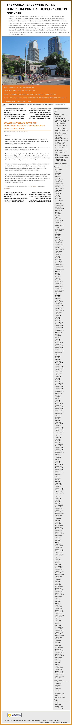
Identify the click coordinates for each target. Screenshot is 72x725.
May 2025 (57, 195)
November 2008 (59, 530)
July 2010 (57, 496)
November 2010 (59, 490)
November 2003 (59, 632)
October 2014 (58, 410)
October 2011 (58, 471)
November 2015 (59, 388)
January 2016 (58, 385)
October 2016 (58, 369)
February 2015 (59, 403)
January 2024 (58, 222)
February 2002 (59, 667)
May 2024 (57, 215)
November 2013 (59, 429)
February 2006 (59, 586)
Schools (57, 690)
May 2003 (57, 642)
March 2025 (58, 198)
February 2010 (59, 505)
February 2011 (59, 485)
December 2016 (59, 366)
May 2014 (57, 418)
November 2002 (59, 652)
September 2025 (59, 188)
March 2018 (58, 341)
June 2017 (58, 356)
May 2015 (57, 398)
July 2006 (57, 578)
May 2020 (57, 297)
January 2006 (58, 588)
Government (58, 685)
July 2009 (57, 517)
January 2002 (58, 669)
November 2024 (59, 205)
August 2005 (58, 596)
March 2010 (58, 503)
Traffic (56, 695)
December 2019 (59, 305)
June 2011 (58, 478)
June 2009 (58, 518)
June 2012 (58, 457)
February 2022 (59, 261)
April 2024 (57, 217)
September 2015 (59, 391)
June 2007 (58, 559)
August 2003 (58, 637)
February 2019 (59, 322)
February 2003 (59, 647)
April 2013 (57, 440)
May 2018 (57, 337)
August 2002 (58, 657)
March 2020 (58, 300)
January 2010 (58, 507)
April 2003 (57, 644)
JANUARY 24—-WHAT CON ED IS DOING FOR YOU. (20, 90)
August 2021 (58, 271)
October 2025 (58, 186)
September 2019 (59, 310)
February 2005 (59, 606)
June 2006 (58, 579)
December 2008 (59, 529)
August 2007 (58, 556)
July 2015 (57, 395)
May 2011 (57, 479)
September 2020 (59, 290)
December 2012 (59, 447)
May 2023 (57, 236)
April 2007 (57, 562)
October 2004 (58, 613)
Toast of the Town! (59, 693)
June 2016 (58, 376)
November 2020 (59, 286)
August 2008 (58, 535)
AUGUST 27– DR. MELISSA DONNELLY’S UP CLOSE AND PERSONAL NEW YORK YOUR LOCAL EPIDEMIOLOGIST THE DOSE (61, 149)
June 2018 (58, 335)
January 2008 (58, 547)
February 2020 (59, 302)
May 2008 (57, 540)
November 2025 (59, 185)
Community (58, 683)
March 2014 (58, 422)
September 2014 (59, 412)
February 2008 (59, 546)
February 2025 (59, 200)
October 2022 (58, 247)
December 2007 (59, 549)
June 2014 (58, 417)
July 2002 (57, 659)
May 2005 (57, 601)
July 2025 (57, 192)
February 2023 (59, 241)
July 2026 (57, 171)
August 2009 (58, 515)
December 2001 (59, 671)
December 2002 (59, 651)
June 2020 (58, 295)
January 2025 (58, 202)
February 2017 (59, 363)
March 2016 (58, 381)
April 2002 (57, 664)
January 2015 (58, 405)
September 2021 (59, 269)
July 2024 (57, 212)
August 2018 (58, 332)
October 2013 (58, 430)
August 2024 (58, 210)
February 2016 (59, 383)
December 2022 (59, 244)
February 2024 (59, 220)
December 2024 (59, 203)
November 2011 (59, 469)
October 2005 (58, 593)
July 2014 (57, 415)
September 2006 (59, 574)
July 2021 (57, 273)
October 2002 (58, 654)
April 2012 (57, 461)
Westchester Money (60, 697)
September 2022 (59, 249)
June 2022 (58, 254)
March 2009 (58, 523)
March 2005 (58, 605)
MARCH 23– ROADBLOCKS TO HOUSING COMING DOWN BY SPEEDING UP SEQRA (30, 94)
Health (57, 687)
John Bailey (24, 131)
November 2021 (59, 266)
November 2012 (59, 449)
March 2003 (58, 645)
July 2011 (57, 476)
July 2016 (57, 374)
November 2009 (59, 510)
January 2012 (58, 466)
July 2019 (57, 313)
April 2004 (57, 623)
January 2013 (58, 446)
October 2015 (58, 390)
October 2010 (58, 491)
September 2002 (59, 656)
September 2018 (59, 330)
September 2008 (59, 534)
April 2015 (57, 400)
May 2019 (57, 317)
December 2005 (59, 590)
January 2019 (58, 324)
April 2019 (57, 319)
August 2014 (58, 413)
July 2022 (57, 252)
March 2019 (58, 320)
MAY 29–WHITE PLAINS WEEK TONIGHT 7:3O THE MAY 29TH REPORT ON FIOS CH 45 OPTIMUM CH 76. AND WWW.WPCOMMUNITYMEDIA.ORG (35, 99)
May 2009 (57, 520)
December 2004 (59, 610)
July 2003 (57, 639)
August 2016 (58, 373)
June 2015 (58, 396)
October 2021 (58, 268)
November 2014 (59, 408)
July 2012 (57, 456)
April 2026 (57, 176)
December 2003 (59, 630)
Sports (56, 692)
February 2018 (59, 342)
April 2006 (57, 583)
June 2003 (58, 640)
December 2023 (59, 224)
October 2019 (58, 308)
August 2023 (58, 230)
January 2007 (58, 568)
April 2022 (57, 258)
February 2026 (59, 180)
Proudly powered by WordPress (47, 722)
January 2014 (58, 425)
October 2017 (58, 349)
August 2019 (58, 312)
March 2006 (58, 584)
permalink (7, 188)
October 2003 (58, 634)
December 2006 (59, 569)
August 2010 (58, 495)
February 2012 (59, 464)
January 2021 (58, 283)
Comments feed (59, 706)
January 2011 (58, 486)
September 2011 (59, 473)
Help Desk (58, 688)
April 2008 (57, 542)
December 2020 (59, 285)
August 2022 (58, 251)
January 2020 (58, 303)
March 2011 (58, 483)
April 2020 (57, 298)
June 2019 (58, 315)
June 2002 (58, 661)
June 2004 (58, 620)
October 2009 (58, 512)
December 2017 (59, 346)
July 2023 (57, 232)
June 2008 (58, 539)
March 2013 (58, 442)
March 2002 (58, 666)
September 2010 (59, 493)
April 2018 (57, 339)
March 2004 (58, 625)
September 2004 (59, 615)
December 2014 (59, 407)
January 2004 (58, 628)
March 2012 (58, 463)
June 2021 (58, 275)
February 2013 (59, 444)
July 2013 (57, 435)
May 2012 (57, 459)
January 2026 (58, 181)
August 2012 (58, 454)
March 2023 (58, 239)
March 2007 (58, 564)
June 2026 (58, 173)
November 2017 (59, 347)
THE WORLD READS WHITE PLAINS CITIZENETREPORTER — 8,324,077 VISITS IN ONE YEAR (37, 9)
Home (5, 87)
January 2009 (58, 527)
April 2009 (57, 522)
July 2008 (57, 537)
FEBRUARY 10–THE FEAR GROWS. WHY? (22, 87)
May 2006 (57, 581)
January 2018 (58, 344)
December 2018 (59, 325)
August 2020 (58, 291)
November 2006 (59, 571)
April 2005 (57, 603)
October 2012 (58, 451)
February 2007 (59, 566)
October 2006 (58, 573)
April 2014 (57, 420)
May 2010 (57, 500)
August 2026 (58, 169)
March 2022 (58, 259)
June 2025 (58, 193)
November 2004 (59, 612)
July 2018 (57, 334)
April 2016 (57, 380)
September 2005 (59, 595)
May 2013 (57, 439)
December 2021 (59, 264)
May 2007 (57, 561)
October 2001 (58, 674)
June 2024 (58, 214)
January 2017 (58, 364)
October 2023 (58, 227)
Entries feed (58, 704)
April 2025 (57, 197)
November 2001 (59, 673)
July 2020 (57, 293)
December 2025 (59, 183)
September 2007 (59, 554)
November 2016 (59, 368)
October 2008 (58, 532)
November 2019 (59, 307)
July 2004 (57, 618)
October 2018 (58, 329)
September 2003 (59, 635)
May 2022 (57, 256)
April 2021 (57, 278)
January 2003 (58, 649)
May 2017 (57, 358)
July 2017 (57, 354)
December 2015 (59, 386)
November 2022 (59, 246)
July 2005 (57, 598)
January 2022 (58, 263)
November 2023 (59, 225)
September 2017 (59, 351)
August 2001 (58, 678)
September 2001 (59, 676)
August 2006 (58, 576)
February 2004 (59, 627)
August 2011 (58, 474)
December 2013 (59, 427)
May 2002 (57, 662)
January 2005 (58, 608)
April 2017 (57, 359)
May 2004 (57, 622)
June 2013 (58, 437)
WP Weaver (64, 722)
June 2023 (58, 234)
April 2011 (57, 481)
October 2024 (58, 207)
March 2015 (58, 402)
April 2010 (57, 501)
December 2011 (59, 468)
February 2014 (59, 424)
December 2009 (59, 508)
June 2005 (58, 600)
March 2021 (58, 280)
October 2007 (58, 552)
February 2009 (59, 525)
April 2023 (57, 237)
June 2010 (58, 498)
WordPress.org (59, 708)
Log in (56, 703)
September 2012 (59, 452)
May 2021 (57, 276)
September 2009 (59, 513)
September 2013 (59, 432)
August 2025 (58, 190)
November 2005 (59, 591)
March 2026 (58, 178)
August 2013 (58, 434)
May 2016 (57, 378)
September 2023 (59, 229)
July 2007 (57, 557)
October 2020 (58, 288)
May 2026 (57, 175)
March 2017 (58, 361)
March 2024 (58, 219)
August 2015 (58, 393)
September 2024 (59, 208)
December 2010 (59, 488)
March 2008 (58, 544)
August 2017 (58, 352)
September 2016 (59, 371)
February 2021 (59, 281)
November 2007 (59, 551)
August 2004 (58, 617)
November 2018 (59, 327)
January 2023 (58, 242)
